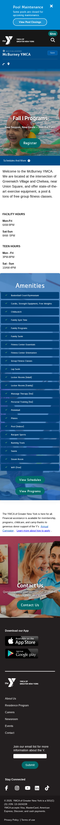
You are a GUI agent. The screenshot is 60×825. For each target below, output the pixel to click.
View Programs (30, 491)
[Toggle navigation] (52, 40)
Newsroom (11, 719)
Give (53, 33)
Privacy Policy (11, 819)
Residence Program (17, 705)
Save (52, 53)
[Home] (18, 40)
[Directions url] (9, 64)
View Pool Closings (30, 22)
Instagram (19, 788)
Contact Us (30, 605)
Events (9, 726)
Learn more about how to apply (33, 530)
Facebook (9, 788)
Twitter (49, 788)
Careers (9, 712)
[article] (30, 15)
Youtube (27, 788)
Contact (9, 732)
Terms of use (28, 819)
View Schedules (30, 480)
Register (30, 143)
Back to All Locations (14, 51)
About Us (10, 698)
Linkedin (39, 788)
